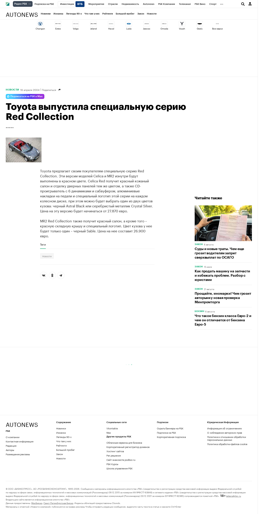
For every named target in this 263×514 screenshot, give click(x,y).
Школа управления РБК (119, 468)
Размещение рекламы (18, 454)
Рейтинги (107, 14)
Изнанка (58, 14)
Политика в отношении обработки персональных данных (226, 438)
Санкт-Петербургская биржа (58, 503)
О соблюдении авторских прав (224, 432)
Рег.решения (113, 455)
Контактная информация (19, 441)
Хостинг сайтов (115, 451)
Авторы (10, 449)
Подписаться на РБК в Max (26, 96)
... (221, 3)
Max (108, 432)
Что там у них (91, 14)
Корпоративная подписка (171, 436)
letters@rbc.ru (233, 495)
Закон (140, 14)
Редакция (11, 445)
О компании (13, 437)
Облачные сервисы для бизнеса (124, 442)
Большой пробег (125, 14)
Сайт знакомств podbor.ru (120, 459)
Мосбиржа (36, 503)
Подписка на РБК (166, 432)
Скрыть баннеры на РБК (170, 428)
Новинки (46, 14)
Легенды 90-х (74, 14)
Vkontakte (112, 428)
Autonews (22, 12)
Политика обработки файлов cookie (227, 444)
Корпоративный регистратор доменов (128, 446)
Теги (43, 244)
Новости (151, 14)
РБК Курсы (112, 464)
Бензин (199, 311)
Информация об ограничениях (224, 428)
